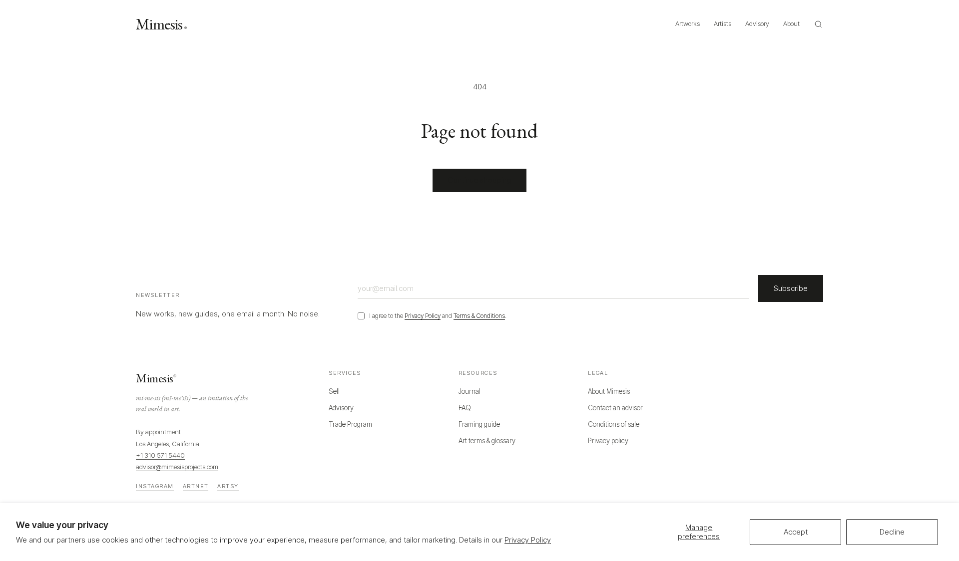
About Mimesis (609, 391)
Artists (722, 23)
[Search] (818, 24)
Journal (469, 391)
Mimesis (161, 24)
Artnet (195, 486)
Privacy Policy (527, 540)
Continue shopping (479, 180)
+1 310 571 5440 (160, 455)
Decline (892, 532)
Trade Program (350, 424)
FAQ (465, 408)
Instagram (155, 486)
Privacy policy (608, 441)
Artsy (228, 486)
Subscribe (791, 288)
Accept (796, 532)
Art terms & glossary (487, 441)
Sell (334, 391)
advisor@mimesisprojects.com (177, 467)
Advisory (757, 23)
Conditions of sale (613, 424)
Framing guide (479, 424)
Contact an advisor (615, 408)
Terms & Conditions (479, 315)
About (791, 23)
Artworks (687, 23)
